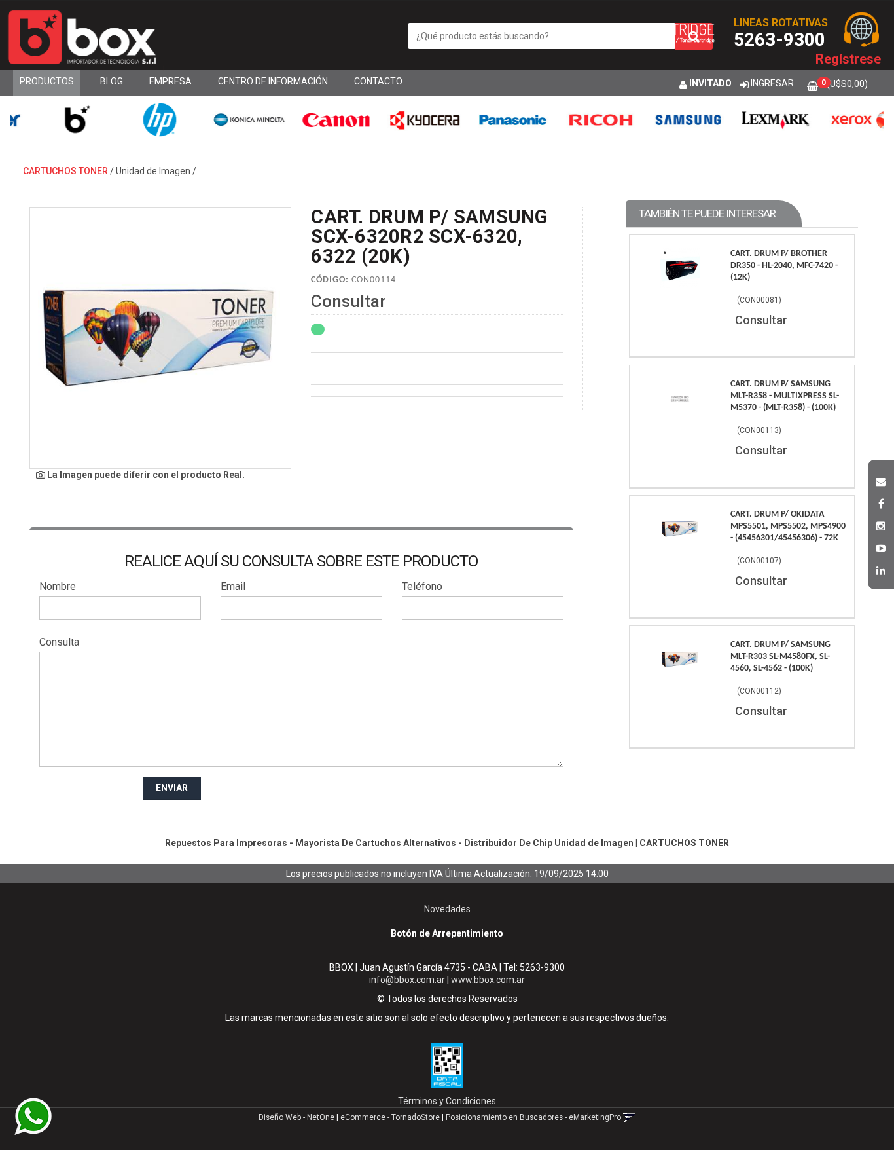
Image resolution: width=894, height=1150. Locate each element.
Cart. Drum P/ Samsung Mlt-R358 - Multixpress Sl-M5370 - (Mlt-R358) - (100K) (784, 396)
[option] (59, 119)
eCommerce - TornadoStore (390, 1117)
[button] (881, 480)
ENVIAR (172, 788)
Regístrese (848, 59)
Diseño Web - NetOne (296, 1117)
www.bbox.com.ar (488, 979)
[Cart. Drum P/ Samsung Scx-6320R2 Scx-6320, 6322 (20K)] (160, 338)
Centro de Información (273, 81)
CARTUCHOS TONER (65, 171)
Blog (111, 81)
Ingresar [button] (772, 83)
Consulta (59, 642)
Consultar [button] (348, 301)
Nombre (57, 586)
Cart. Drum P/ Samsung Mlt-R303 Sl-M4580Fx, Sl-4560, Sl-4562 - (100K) (780, 656)
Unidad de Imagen (153, 171)
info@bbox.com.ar (407, 979)
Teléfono (422, 586)
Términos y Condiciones (447, 1101)
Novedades (447, 909)
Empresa (170, 81)
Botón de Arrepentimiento (447, 933)
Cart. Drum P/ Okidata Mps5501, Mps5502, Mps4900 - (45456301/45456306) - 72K (788, 526)
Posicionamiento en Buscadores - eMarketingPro (533, 1117)
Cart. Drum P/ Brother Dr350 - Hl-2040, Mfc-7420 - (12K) (784, 265)
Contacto (378, 81)
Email (233, 586)
